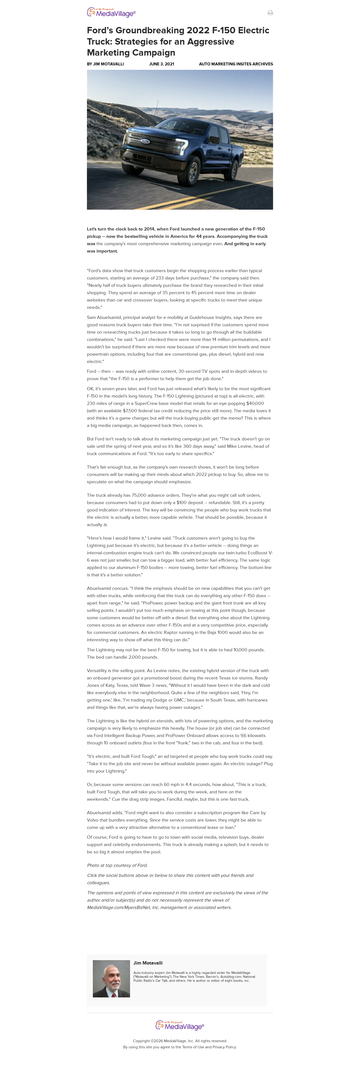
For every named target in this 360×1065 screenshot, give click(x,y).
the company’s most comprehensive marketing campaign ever (159, 244)
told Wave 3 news (148, 685)
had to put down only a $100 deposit (166, 503)
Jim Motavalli (108, 64)
